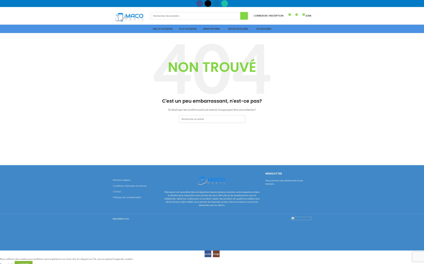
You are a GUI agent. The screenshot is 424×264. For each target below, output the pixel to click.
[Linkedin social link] (216, 3)
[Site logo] (130, 15)
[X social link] (208, 3)
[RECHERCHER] (244, 16)
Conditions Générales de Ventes (130, 185)
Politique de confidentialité (127, 197)
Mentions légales (122, 179)
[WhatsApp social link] (224, 3)
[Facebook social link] (199, 3)
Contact (117, 191)
